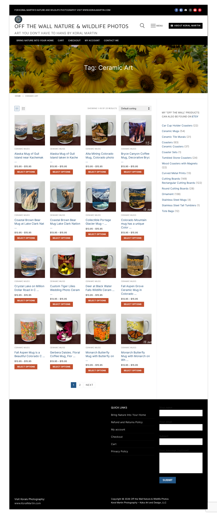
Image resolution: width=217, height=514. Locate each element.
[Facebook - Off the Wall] (176, 10)
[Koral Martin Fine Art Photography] (186, 10)
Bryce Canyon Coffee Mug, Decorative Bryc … (135, 157)
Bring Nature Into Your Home (128, 414)
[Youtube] (195, 10)
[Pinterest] (200, 10)
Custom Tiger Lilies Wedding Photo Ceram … (65, 289)
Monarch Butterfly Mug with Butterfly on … (100, 356)
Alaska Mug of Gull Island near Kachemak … (28, 157)
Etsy (195, 116)
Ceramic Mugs (22, 149)
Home (18, 96)
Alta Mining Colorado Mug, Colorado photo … (100, 157)
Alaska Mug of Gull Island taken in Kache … (64, 157)
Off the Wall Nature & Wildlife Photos (71, 26)
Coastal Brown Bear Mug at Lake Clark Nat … (29, 223)
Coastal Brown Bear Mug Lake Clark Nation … (65, 223)
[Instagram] (190, 10)
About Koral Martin (187, 25)
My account (118, 429)
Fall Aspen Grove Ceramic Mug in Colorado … (132, 289)
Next (89, 384)
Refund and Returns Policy (127, 422)
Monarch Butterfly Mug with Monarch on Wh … (135, 356)
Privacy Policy (119, 451)
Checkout (117, 436)
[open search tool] (142, 25)
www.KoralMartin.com (96, 10)
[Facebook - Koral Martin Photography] (181, 10)
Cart (113, 444)
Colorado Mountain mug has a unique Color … (133, 223)
